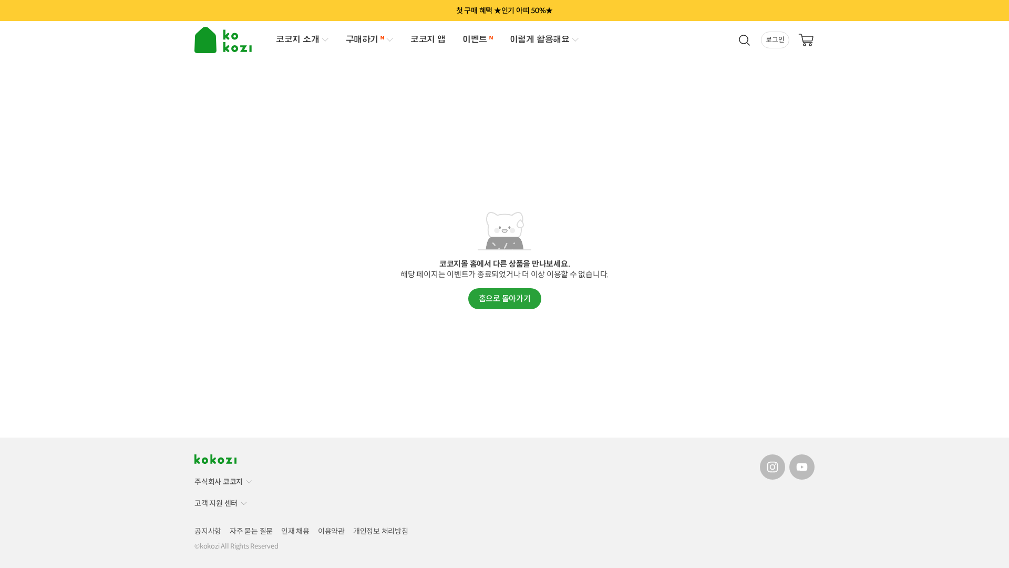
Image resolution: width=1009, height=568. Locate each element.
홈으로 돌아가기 (505, 298)
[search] (744, 40)
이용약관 (331, 531)
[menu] (224, 40)
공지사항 (207, 531)
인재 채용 (295, 531)
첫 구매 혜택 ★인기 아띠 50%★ (504, 10)
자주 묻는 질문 (251, 531)
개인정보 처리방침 (380, 531)
